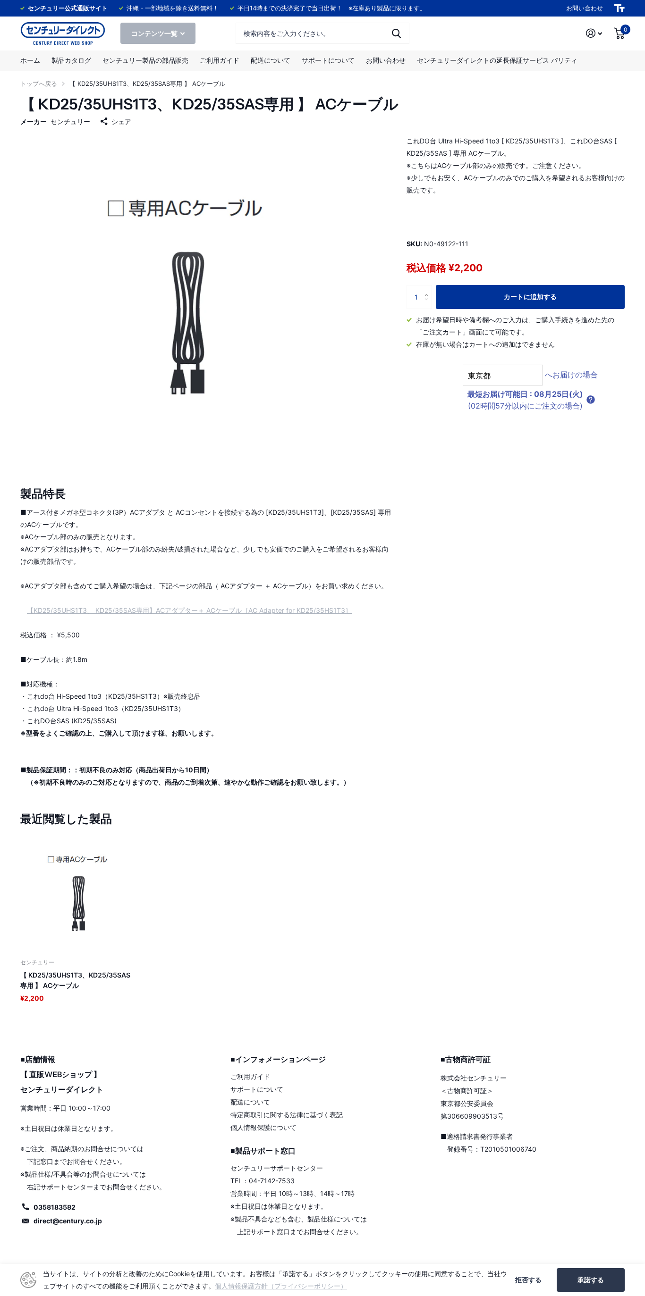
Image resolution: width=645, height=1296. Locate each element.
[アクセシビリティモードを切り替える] (619, 8)
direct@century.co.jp (68, 1221)
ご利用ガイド (219, 60)
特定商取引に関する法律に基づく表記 (286, 1115)
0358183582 (55, 1207)
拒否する (528, 1280)
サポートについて (328, 60)
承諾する (590, 1280)
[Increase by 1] (428, 288)
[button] (590, 399)
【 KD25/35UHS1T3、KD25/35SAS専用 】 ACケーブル (75, 980)
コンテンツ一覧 (155, 33)
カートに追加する (530, 297)
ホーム (30, 60)
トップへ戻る (38, 83)
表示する (396, 33)
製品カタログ (71, 60)
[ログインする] (594, 33)
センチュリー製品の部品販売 (145, 60)
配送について (270, 60)
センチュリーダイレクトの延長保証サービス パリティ (497, 60)
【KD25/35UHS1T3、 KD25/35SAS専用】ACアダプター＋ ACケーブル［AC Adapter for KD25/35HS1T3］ (189, 610)
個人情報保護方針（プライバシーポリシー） (281, 1286)
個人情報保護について (263, 1127)
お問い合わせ (584, 8)
